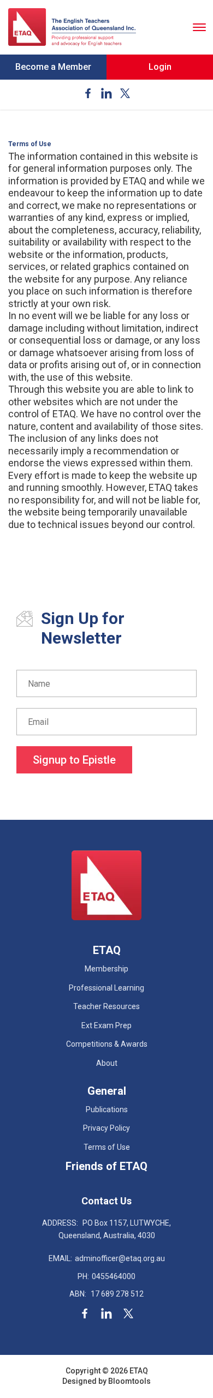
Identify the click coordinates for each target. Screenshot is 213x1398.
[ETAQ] (72, 27)
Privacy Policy (106, 1128)
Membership (106, 968)
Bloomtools (129, 1381)
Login (160, 67)
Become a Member (53, 67)
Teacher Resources (106, 1006)
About (106, 1063)
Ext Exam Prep (106, 1025)
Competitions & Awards (106, 1044)
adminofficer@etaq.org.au (107, 1258)
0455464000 (106, 1276)
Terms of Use (107, 1147)
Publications (107, 1109)
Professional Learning (106, 987)
